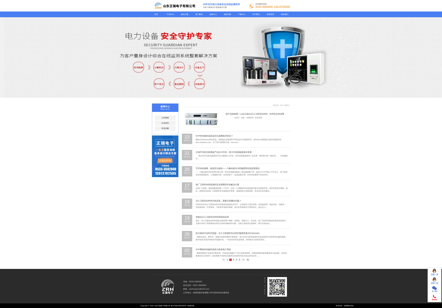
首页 (281, 105)
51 (248, 260)
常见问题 (165, 128)
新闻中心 (287, 105)
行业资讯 (165, 123)
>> (243, 260)
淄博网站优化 (349, 306)
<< (223, 260)
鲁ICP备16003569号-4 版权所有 (183, 306)
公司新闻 (165, 118)
